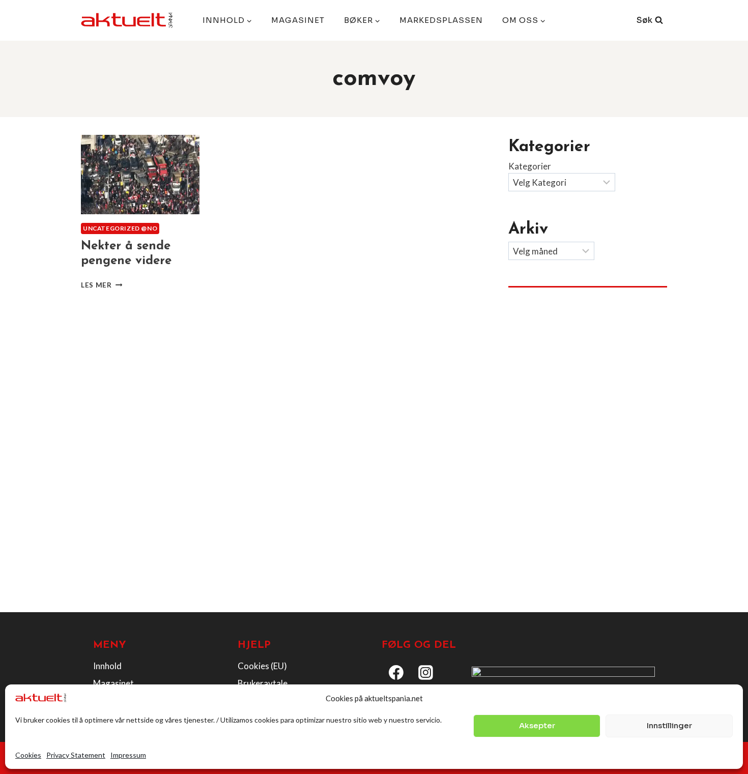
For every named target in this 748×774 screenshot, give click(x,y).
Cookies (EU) (262, 666)
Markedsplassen (441, 20)
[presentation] (140, 174)
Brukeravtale (262, 683)
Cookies (28, 755)
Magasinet (298, 20)
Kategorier (529, 166)
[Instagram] (426, 672)
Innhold (107, 666)
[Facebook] (396, 672)
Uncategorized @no (120, 228)
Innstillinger (669, 725)
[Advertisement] (587, 377)
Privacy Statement (75, 755)
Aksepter (537, 725)
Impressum (128, 755)
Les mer (101, 285)
